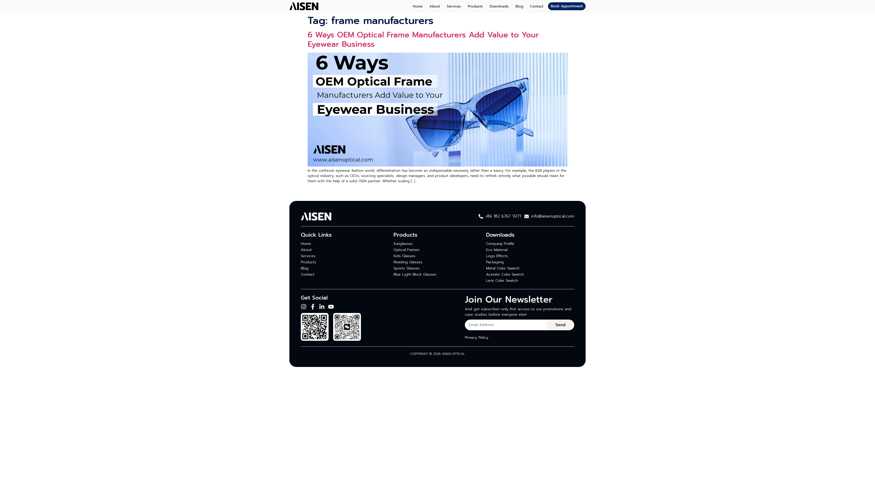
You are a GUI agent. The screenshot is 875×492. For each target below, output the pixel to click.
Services (454, 6)
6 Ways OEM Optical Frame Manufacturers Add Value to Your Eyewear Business (423, 39)
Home (417, 6)
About (434, 6)
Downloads (499, 6)
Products (475, 6)
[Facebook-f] (313, 307)
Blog (519, 6)
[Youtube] (331, 307)
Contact (536, 6)
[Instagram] (303, 307)
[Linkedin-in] (322, 307)
